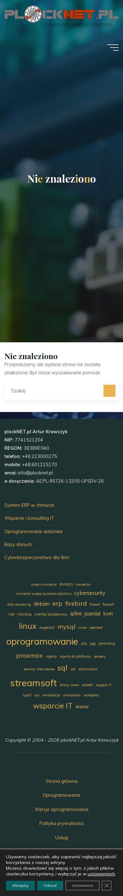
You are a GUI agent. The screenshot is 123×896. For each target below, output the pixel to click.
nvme (82, 627)
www (82, 706)
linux (28, 626)
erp (57, 603)
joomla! (92, 613)
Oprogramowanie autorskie (33, 531)
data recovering (19, 604)
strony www (69, 685)
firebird (76, 603)
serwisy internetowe (39, 669)
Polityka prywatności (61, 823)
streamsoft (33, 682)
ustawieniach (101, 874)
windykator (72, 695)
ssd (72, 669)
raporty (51, 656)
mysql (66, 626)
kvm (108, 613)
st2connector (88, 669)
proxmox (29, 655)
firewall (108, 604)
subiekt (87, 685)
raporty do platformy (75, 656)
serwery (100, 656)
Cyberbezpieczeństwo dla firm (36, 557)
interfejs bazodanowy (50, 614)
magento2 (47, 627)
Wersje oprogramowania (61, 809)
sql (62, 667)
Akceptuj (20, 885)
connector (83, 584)
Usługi (61, 838)
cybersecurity (89, 593)
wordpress (91, 695)
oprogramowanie (42, 641)
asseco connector (44, 584)
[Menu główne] (113, 47)
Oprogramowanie (61, 795)
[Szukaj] (109, 390)
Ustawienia (82, 885)
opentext (96, 627)
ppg (93, 643)
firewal (95, 604)
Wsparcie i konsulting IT (29, 518)
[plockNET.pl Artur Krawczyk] (61, 16)
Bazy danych (18, 544)
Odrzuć (50, 885)
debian (42, 604)
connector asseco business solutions (43, 593)
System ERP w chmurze (29, 505)
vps (36, 695)
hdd (12, 614)
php (84, 643)
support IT (104, 685)
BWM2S (66, 584)
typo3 (27, 695)
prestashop (106, 643)
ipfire (76, 613)
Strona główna (62, 781)
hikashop (24, 614)
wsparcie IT (53, 705)
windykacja (51, 695)
